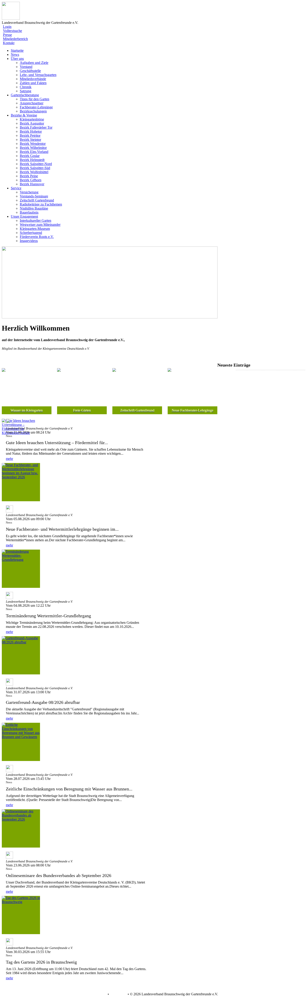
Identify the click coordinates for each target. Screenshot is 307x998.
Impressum (118, 994)
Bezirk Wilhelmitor (33, 148)
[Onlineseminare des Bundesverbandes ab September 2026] (21, 828)
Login (7, 27)
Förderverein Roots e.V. (37, 237)
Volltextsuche (12, 31)
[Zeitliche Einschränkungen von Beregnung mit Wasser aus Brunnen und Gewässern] (21, 742)
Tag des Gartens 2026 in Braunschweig (41, 962)
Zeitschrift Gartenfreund (37, 200)
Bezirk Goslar (30, 156)
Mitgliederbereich (15, 39)
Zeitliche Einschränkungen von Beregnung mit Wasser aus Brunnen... (69, 788)
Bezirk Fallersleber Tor (36, 127)
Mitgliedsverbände (33, 79)
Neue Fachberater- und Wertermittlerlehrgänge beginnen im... (62, 529)
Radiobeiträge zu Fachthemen (41, 204)
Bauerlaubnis (29, 212)
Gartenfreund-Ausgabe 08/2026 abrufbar (43, 702)
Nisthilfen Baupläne (34, 208)
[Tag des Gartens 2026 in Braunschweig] (21, 915)
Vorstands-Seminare (34, 196)
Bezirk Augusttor (32, 123)
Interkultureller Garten (35, 220)
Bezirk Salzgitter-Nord (36, 164)
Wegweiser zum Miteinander (40, 224)
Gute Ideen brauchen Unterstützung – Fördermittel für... (57, 442)
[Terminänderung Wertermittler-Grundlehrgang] (21, 569)
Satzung (25, 91)
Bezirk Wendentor (33, 143)
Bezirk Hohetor (31, 131)
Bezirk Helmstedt (32, 160)
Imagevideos (29, 241)
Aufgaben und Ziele (34, 63)
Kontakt (8, 43)
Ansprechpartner (31, 103)
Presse (7, 35)
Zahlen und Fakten (33, 83)
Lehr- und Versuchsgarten (38, 75)
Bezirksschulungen (33, 111)
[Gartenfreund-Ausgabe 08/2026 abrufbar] (21, 655)
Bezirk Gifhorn (30, 180)
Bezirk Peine (29, 176)
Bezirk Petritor (30, 135)
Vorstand (26, 67)
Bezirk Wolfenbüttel (34, 172)
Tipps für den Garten (34, 99)
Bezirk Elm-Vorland (34, 152)
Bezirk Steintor (30, 139)
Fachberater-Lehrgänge (36, 107)
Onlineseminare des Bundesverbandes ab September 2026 (58, 875)
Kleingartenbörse (32, 119)
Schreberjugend (31, 233)
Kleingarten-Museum (35, 228)
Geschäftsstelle (30, 71)
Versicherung (29, 192)
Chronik (25, 87)
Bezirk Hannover (32, 184)
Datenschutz (98, 994)
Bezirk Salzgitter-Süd (35, 168)
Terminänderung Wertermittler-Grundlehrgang (48, 615)
